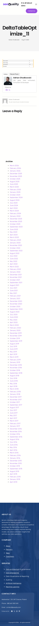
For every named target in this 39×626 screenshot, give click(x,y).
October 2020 (15, 306)
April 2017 (13, 418)
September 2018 (16, 373)
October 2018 (15, 370)
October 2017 (15, 402)
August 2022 (14, 253)
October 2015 (15, 466)
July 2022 (13, 256)
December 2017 (16, 397)
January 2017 (15, 426)
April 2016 (13, 450)
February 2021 (15, 296)
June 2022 (14, 259)
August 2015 (14, 471)
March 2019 (14, 357)
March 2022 (14, 267)
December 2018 (16, 365)
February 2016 (15, 455)
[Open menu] (36, 4)
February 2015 (15, 477)
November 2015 (16, 463)
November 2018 (16, 368)
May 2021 (13, 293)
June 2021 (14, 290)
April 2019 (13, 354)
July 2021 (13, 288)
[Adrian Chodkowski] (8, 84)
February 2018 (15, 392)
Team (8, 553)
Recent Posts (14, 74)
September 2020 (16, 309)
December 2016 (16, 429)
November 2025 (16, 176)
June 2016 (14, 445)
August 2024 (14, 200)
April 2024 (14, 208)
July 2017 (13, 410)
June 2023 (14, 229)
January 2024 (15, 216)
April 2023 (13, 235)
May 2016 (13, 447)
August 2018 (14, 376)
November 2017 (16, 400)
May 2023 (13, 232)
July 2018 (13, 378)
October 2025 (15, 179)
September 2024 (16, 197)
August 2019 (14, 344)
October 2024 (15, 195)
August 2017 (14, 407)
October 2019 (15, 338)
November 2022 (16, 245)
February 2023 (15, 240)
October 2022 (15, 248)
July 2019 (13, 346)
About (8, 546)
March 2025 (14, 187)
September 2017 (16, 405)
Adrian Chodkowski (22, 78)
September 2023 (16, 227)
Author (6, 74)
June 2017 (13, 413)
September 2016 (16, 437)
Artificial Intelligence (13, 583)
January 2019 (15, 362)
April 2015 (13, 474)
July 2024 (13, 203)
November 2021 (16, 277)
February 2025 (15, 190)
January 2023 (15, 243)
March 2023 (14, 237)
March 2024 (14, 211)
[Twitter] (9, 90)
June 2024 (14, 205)
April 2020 (14, 322)
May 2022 (13, 261)
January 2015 (15, 479)
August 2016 (14, 439)
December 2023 (16, 219)
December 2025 (16, 174)
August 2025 (14, 182)
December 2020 (16, 301)
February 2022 (15, 269)
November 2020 (16, 304)
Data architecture (12, 569)
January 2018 (15, 394)
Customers (10, 556)
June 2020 (14, 317)
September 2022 (16, 251)
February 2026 (15, 168)
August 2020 (14, 312)
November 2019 (16, 336)
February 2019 (15, 360)
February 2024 (15, 213)
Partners (9, 549)
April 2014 (13, 482)
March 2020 (14, 325)
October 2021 (15, 280)
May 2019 (13, 352)
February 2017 (15, 423)
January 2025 (15, 192)
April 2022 (13, 264)
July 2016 (13, 442)
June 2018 (14, 381)
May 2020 (13, 320)
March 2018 (14, 389)
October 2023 (15, 224)
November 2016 (16, 431)
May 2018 (13, 384)
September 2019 (16, 341)
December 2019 (16, 333)
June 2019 (14, 349)
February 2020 (15, 328)
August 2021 (14, 285)
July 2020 (13, 314)
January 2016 (15, 458)
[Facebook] (6, 90)
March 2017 (14, 421)
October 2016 (15, 434)
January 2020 (15, 330)
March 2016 (14, 453)
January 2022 (15, 272)
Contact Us (31, 11)
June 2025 (14, 184)
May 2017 (13, 415)
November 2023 (16, 221)
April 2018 (13, 386)
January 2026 (15, 171)
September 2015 (16, 469)
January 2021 (15, 298)
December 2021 (16, 275)
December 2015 (16, 461)
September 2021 (16, 282)
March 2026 (14, 166)
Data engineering (12, 573)
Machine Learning (12, 587)
